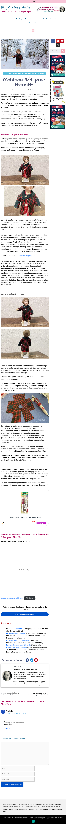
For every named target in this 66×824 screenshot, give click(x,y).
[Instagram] (58, 45)
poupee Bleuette (15, 629)
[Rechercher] (63, 51)
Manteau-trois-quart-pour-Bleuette (12, 598)
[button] (33, 30)
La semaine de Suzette (15, 633)
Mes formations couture (50, 19)
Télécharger (29, 598)
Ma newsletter (33, 23)
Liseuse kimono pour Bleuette (18, 645)
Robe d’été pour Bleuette (16, 647)
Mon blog (19, 19)
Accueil (10, 19)
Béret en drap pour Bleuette (17, 640)
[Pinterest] (62, 41)
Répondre (7, 728)
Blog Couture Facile (15, 7)
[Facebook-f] (53, 41)
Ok (33, 821)
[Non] (64, 819)
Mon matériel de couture (32, 19)
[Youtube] (58, 41)
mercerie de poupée (26, 255)
